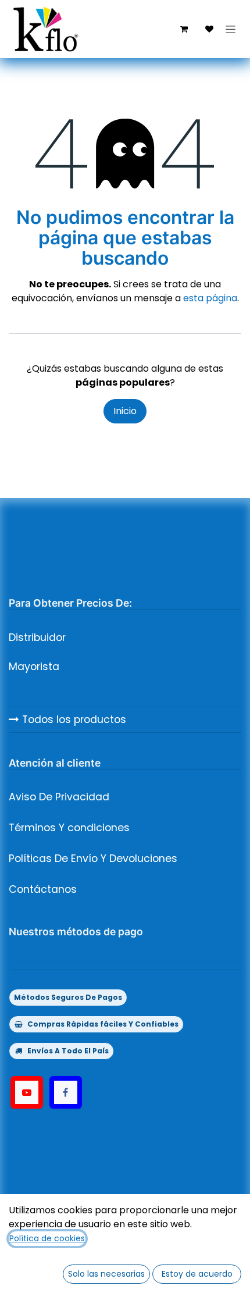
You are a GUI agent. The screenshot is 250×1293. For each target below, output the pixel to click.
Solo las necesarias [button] (106, 1274)
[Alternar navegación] (230, 29)
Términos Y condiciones (69, 828)
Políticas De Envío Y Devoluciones (93, 858)
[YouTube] (26, 1092)
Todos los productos (72, 719)
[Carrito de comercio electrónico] (183, 29)
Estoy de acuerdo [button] (197, 1274)
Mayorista (34, 667)
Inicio (125, 411)
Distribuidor (37, 637)
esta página (210, 298)
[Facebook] (65, 1092)
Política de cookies (47, 1238)
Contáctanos (43, 889)
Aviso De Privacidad (59, 797)
